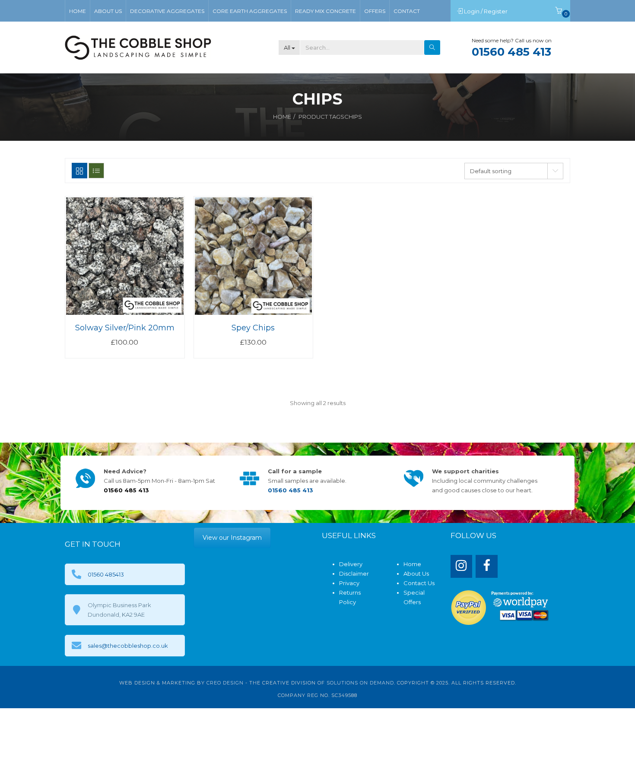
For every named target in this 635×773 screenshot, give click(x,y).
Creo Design (225, 683)
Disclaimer (354, 573)
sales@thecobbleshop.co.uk (128, 645)
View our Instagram (232, 538)
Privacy (349, 583)
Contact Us (419, 583)
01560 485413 (106, 574)
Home (282, 116)
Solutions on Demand (360, 683)
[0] (558, 11)
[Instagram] (462, 566)
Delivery (350, 564)
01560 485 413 (511, 52)
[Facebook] (487, 566)
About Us (416, 573)
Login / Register (486, 11)
